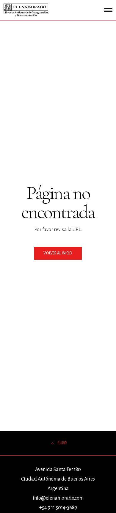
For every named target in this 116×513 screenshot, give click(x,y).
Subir (62, 443)
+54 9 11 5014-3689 (58, 507)
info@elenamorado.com (58, 498)
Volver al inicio (57, 253)
